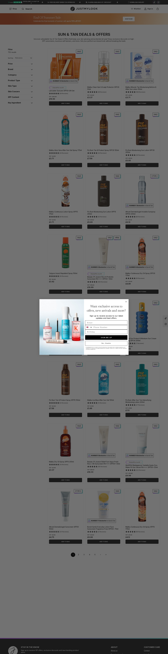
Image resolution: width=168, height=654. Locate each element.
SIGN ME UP (106, 337)
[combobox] (88, 327)
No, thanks (106, 343)
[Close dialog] (126, 301)
